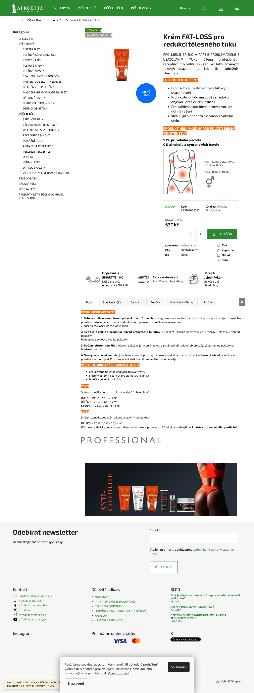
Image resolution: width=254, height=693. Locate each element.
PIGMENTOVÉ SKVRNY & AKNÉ (42, 81)
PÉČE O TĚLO (27, 114)
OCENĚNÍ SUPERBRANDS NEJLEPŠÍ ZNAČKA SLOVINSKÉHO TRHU (198, 617)
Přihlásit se (163, 567)
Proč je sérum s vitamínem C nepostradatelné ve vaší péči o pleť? (205, 597)
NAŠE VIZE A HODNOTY (109, 620)
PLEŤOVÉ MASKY (33, 71)
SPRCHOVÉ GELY (33, 119)
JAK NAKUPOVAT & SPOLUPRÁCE (115, 601)
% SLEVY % (26, 38)
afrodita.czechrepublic (33, 605)
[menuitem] (61, 8)
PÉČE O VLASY (28, 178)
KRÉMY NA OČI (32, 60)
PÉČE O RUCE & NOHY (36, 135)
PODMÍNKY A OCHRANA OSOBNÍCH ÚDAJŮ (121, 610)
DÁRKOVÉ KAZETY (34, 97)
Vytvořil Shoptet (231, 681)
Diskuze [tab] (136, 302)
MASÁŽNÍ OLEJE (33, 140)
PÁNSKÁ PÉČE (27, 183)
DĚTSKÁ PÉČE (27, 189)
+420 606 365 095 (30, 600)
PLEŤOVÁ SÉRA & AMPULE (39, 54)
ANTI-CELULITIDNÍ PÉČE (38, 146)
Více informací (118, 673)
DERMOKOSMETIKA (35, 108)
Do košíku (225, 234)
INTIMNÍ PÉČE (31, 162)
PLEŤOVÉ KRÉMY (33, 65)
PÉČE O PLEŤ (27, 44)
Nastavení (76, 683)
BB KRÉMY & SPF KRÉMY (38, 87)
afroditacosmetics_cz (32, 614)
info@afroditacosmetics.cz (35, 596)
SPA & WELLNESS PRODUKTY (41, 76)
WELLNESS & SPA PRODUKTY (41, 130)
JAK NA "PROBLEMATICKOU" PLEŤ (192, 606)
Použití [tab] (207, 302)
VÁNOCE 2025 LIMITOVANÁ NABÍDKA (46, 173)
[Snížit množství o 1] (181, 234)
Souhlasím (179, 667)
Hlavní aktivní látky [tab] (181, 302)
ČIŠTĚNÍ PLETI (32, 49)
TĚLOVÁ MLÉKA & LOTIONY (40, 124)
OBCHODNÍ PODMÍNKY (108, 606)
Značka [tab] (155, 302)
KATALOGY (101, 615)
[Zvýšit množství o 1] (200, 234)
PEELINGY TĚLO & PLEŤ (37, 151)
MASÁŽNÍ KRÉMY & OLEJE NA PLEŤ (45, 92)
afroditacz (25, 610)
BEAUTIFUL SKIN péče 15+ (39, 103)
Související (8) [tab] (112, 302)
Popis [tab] (89, 302)
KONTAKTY (101, 596)
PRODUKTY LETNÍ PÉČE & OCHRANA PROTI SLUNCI (41, 196)
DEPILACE (29, 156)
